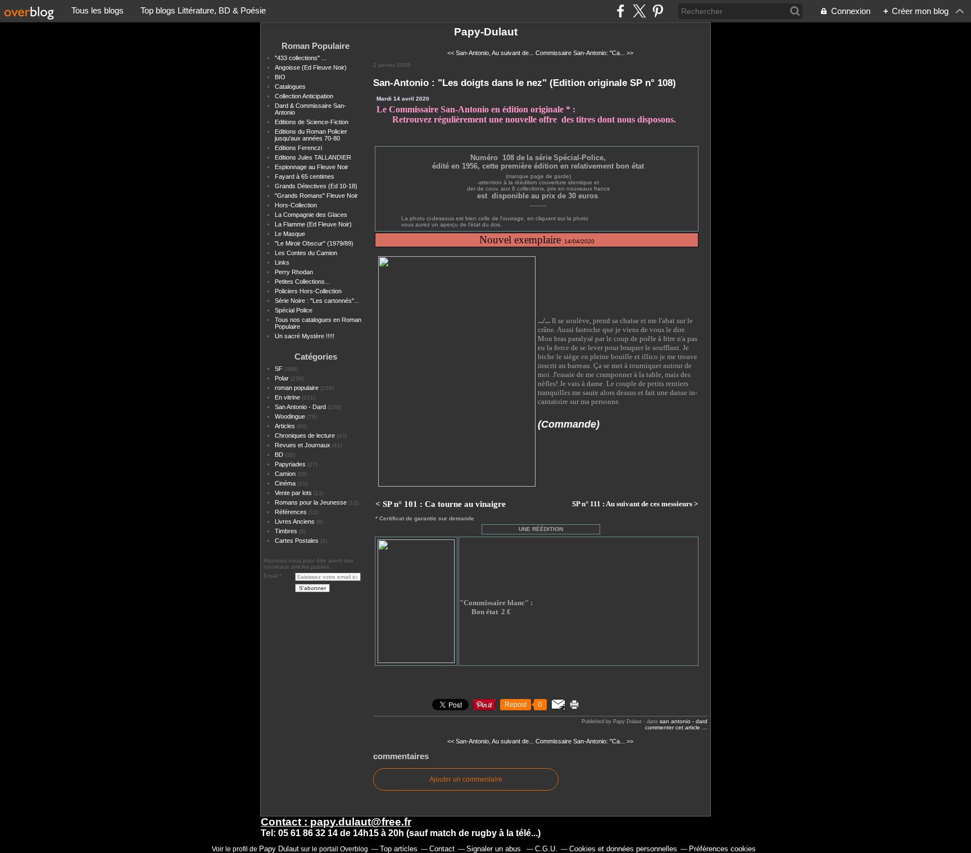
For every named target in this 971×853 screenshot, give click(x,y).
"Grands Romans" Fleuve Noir (316, 195)
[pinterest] (658, 10)
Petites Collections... (302, 281)
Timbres (286, 531)
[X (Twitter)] (639, 10)
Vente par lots (293, 492)
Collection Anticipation (304, 96)
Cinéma (285, 483)
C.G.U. (546, 849)
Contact (442, 849)
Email (271, 576)
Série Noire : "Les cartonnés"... (317, 300)
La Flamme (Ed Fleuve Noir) (313, 224)
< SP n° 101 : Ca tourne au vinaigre (440, 504)
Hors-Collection (296, 205)
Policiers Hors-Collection (308, 291)
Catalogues (290, 86)
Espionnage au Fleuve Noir (311, 167)
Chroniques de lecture (305, 435)
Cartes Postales (297, 540)
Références (291, 512)
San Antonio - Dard (300, 406)
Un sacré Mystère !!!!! (304, 336)
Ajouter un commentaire (465, 779)
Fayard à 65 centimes (304, 176)
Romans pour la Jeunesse (311, 502)
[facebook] (621, 10)
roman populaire (297, 387)
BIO (280, 77)
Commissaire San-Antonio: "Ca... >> (584, 52)
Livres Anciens (295, 521)
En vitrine (287, 397)
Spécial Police (293, 310)
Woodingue (290, 416)
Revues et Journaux (302, 445)
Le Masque (290, 233)
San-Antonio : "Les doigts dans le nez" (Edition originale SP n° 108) (524, 83)
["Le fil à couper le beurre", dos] (457, 484)
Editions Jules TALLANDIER (313, 157)
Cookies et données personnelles (623, 849)
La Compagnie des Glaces (311, 214)
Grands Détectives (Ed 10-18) (316, 186)
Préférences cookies (722, 849)
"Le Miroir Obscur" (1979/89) (314, 243)
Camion (285, 473)
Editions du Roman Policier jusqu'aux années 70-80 (311, 135)
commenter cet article (673, 727)
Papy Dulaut (279, 849)
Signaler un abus (494, 849)
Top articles (399, 849)
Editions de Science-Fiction (311, 122)
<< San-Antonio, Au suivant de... (490, 52)
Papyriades (290, 464)
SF (279, 368)
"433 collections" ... (300, 58)
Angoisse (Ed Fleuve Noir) (311, 67)
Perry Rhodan (294, 272)
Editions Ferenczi (298, 147)
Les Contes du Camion (306, 252)
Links (282, 262)
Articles (285, 426)
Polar (282, 378)
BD (279, 454)
